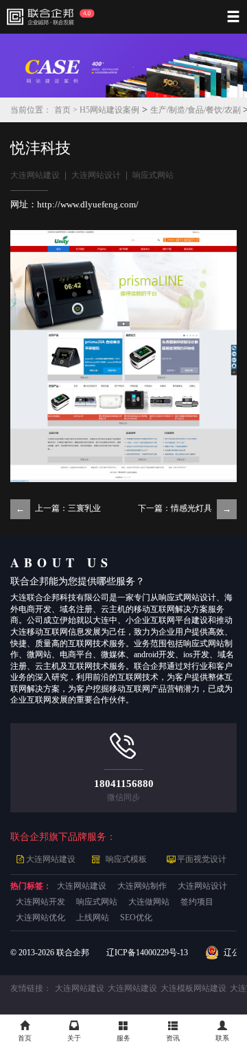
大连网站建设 (35, 175)
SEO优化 (136, 917)
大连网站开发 (40, 902)
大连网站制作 (142, 886)
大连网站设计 (96, 175)
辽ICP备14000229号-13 (147, 952)
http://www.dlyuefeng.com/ (88, 204)
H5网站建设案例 (109, 110)
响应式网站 (153, 175)
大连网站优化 (40, 917)
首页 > (67, 110)
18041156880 (124, 783)
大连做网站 (148, 902)
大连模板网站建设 (193, 988)
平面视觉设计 (201, 859)
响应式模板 (126, 859)
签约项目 (196, 902)
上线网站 (92, 917)
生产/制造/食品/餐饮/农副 (196, 110)
